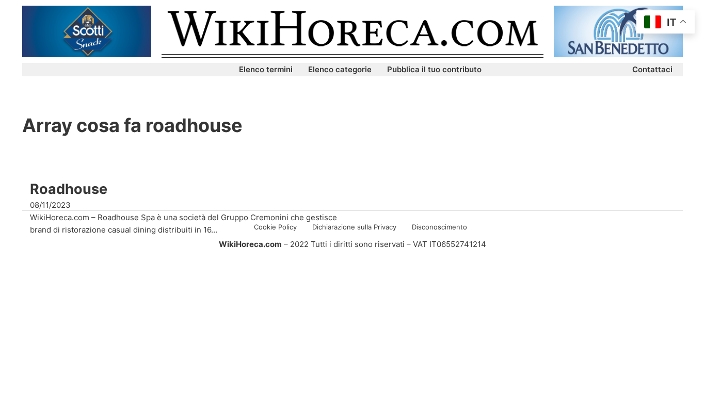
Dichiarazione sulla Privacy (354, 227)
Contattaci (652, 69)
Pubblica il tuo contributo (434, 69)
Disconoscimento (439, 227)
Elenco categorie (340, 69)
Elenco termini (266, 69)
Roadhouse (68, 188)
